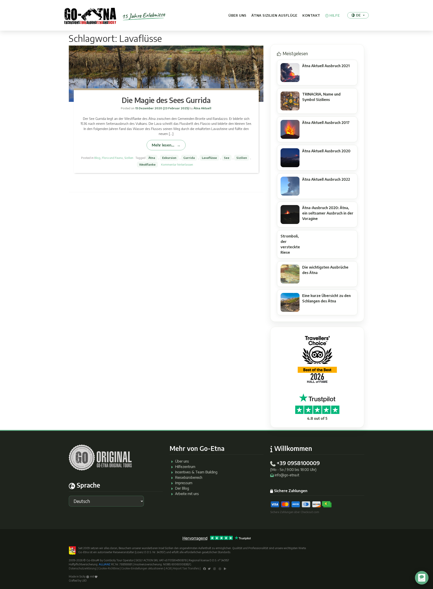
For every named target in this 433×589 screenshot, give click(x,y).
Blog (97, 158)
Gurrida (189, 158)
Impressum (183, 483)
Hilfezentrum (185, 466)
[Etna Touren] (90, 15)
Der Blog (182, 488)
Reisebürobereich (188, 477)
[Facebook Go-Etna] (204, 568)
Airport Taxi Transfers (186, 568)
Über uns (237, 15)
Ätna (151, 158)
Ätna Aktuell (202, 108)
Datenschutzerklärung (82, 568)
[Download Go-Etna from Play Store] (225, 568)
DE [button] (358, 15)
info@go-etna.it (287, 475)
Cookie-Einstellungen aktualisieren (142, 568)
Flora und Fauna (112, 158)
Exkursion (169, 158)
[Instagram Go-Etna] (214, 568)
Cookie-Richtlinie (108, 568)
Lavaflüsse (209, 158)
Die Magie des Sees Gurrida (166, 100)
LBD (84, 580)
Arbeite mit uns (187, 493)
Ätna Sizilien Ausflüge (274, 15)
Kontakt (311, 15)
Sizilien (128, 158)
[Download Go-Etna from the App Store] (220, 568)
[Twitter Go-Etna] (209, 568)
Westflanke (147, 164)
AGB (168, 568)
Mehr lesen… (163, 145)
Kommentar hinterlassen (177, 164)
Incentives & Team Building (196, 472)
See (226, 158)
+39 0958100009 (298, 462)
